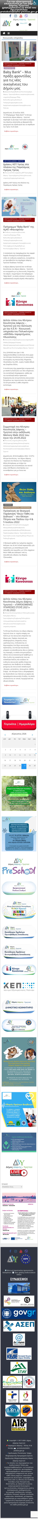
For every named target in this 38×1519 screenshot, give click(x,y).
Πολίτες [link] (22, 175)
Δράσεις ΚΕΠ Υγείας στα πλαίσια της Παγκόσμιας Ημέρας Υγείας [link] (16, 167)
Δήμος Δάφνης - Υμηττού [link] (17, 248)
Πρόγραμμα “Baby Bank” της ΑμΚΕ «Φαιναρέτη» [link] (18, 228)
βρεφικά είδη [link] (9, 92)
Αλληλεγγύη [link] (11, 527)
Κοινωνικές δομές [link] (15, 449)
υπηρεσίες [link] (13, 626)
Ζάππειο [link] (20, 443)
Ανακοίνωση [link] (10, 105)
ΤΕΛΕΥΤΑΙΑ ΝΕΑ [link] (9, 68)
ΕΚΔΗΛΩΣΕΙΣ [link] (8, 505)
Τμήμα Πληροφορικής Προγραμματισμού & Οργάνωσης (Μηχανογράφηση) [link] (19, 1455)
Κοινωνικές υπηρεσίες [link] (11, 340)
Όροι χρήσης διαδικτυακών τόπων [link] (24, 1273)
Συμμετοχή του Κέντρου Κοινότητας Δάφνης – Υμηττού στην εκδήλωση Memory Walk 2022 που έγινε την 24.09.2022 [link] (16, 432)
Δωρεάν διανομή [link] (19, 105)
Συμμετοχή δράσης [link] (12, 443)
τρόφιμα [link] (7, 525)
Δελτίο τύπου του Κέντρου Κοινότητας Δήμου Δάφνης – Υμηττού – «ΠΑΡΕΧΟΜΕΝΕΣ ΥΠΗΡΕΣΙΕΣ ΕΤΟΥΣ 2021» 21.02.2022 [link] (18, 604)
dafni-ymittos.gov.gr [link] (20, 1505)
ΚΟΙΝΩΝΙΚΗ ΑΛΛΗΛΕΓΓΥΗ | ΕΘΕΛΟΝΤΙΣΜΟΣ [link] (17, 507)
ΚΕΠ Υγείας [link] (25, 173)
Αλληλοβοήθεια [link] (15, 530)
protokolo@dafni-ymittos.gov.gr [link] (19, 11)
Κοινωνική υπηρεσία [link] (25, 340)
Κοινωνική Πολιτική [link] (11, 173)
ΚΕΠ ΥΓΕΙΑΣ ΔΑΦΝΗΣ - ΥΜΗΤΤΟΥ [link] (14, 161)
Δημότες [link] (16, 175)
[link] (35, 2)
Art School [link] (13, 525)
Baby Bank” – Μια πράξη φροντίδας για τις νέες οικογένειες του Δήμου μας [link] (17, 80)
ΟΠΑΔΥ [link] (22, 530)
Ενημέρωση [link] (12, 102)
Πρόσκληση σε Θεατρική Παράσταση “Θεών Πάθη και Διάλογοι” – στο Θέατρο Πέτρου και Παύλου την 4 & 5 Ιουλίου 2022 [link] (18, 516)
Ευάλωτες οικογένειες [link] (20, 94)
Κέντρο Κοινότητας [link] (22, 92)
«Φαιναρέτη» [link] (11, 100)
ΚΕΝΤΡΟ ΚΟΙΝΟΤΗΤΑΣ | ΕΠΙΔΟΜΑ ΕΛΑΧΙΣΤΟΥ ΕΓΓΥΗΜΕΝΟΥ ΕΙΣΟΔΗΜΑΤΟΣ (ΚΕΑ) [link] (17, 64)
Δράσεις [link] (19, 173)
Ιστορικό (5, 1184)
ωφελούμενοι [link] (11, 621)
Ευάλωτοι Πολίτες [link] (22, 613)
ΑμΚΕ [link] (14, 92)
